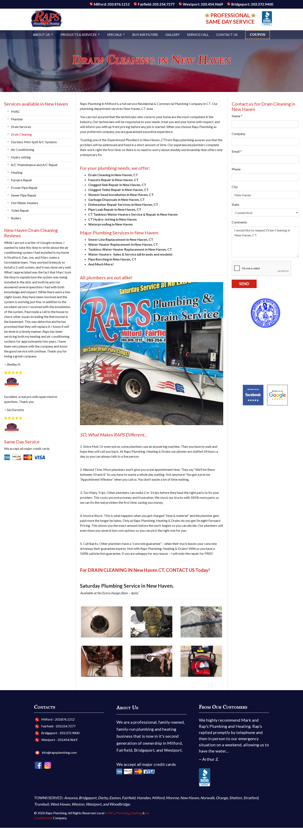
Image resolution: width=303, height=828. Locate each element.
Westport (93, 804)
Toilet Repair (20, 210)
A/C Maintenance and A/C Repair (34, 165)
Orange (222, 797)
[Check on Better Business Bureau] (267, 18)
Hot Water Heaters (24, 203)
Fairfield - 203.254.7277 (58, 726)
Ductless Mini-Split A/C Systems (34, 142)
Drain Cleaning (21, 134)
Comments (239, 222)
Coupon (257, 34)
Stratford (250, 797)
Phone (236, 169)
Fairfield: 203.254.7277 (156, 4)
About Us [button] (41, 34)
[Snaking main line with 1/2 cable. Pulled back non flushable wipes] (151, 661)
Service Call (198, 34)
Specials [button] (114, 34)
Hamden (143, 797)
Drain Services (21, 127)
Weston (78, 804)
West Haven (60, 804)
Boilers (16, 218)
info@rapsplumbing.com (59, 752)
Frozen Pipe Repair (24, 188)
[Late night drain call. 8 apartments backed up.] (102, 661)
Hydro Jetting (21, 157)
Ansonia (70, 797)
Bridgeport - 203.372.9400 (60, 733)
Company (238, 134)
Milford (158, 797)
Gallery (173, 34)
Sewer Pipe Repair (23, 195)
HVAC (15, 111)
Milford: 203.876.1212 (111, 4)
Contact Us (226, 34)
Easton (114, 797)
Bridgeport (87, 797)
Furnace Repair (21, 180)
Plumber (17, 119)
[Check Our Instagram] (47, 765)
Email (237, 151)
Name (237, 116)
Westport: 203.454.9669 (202, 4)
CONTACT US (180, 570)
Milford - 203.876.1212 (58, 719)
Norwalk (207, 797)
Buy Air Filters (145, 34)
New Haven (189, 797)
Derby (103, 797)
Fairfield (128, 797)
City (235, 187)
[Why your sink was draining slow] (102, 621)
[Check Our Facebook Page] (38, 765)
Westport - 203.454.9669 (59, 740)
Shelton (235, 797)
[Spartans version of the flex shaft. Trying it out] (201, 661)
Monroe (172, 797)
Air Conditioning (22, 149)
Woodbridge (119, 804)
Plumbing (122, 813)
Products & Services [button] (78, 34)
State (235, 204)
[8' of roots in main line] (201, 621)
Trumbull (41, 804)
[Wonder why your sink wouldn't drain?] (151, 621)
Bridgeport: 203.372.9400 (252, 4)
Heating (16, 172)
